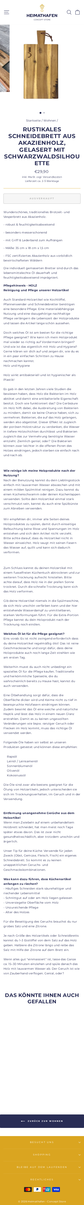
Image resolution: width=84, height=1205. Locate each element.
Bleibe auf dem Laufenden (42, 1167)
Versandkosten (52, 176)
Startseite (33, 120)
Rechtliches (42, 1179)
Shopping (42, 1154)
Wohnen (49, 120)
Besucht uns (42, 1142)
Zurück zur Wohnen (45, 1121)
